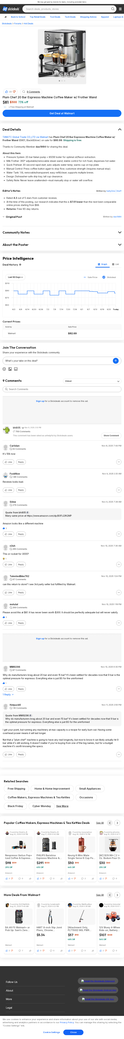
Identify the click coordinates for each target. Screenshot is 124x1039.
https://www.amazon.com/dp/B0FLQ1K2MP (49, 515)
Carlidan (15, 446)
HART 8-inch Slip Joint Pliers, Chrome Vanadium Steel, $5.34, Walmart (49, 929)
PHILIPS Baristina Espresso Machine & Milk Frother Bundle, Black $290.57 (48, 856)
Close (73, 1032)
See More (62, 806)
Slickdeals (7, 23)
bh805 (17, 427)
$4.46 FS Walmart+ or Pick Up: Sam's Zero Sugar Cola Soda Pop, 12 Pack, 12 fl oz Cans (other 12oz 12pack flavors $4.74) (17, 929)
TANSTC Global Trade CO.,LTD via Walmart (25, 137)
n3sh (12, 546)
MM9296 (15, 667)
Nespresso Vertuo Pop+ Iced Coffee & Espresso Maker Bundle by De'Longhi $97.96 (18, 856)
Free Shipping (16, 788)
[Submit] (6, 389)
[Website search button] (112, 8)
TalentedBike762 (19, 576)
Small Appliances (90, 788)
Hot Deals (28, 23)
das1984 (117, 216)
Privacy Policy (67, 1022)
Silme (13, 502)
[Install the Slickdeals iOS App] (98, 999)
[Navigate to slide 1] (59, 81)
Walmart (12, 333)
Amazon (8, 873)
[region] (62, 1027)
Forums (17, 23)
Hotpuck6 (15, 705)
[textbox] (58, 361)
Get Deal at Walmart (62, 113)
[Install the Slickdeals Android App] (98, 990)
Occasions (86, 797)
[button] (14, 92)
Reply (21, 462)
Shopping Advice (88, 17)
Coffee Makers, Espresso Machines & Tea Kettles (39, 797)
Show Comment (111, 435)
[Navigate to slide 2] (62, 81)
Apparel (105, 17)
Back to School (18, 17)
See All (100, 822)
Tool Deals (55, 17)
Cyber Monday (41, 806)
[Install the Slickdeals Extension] (98, 981)
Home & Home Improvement (52, 788)
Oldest (68, 381)
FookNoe (15, 473)
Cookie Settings (51, 1032)
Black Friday (15, 806)
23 (10, 92)
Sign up (40, 401)
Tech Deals (70, 17)
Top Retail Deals (37, 17)
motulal (14, 604)
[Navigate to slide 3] (64, 81)
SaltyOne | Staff (113, 191)
